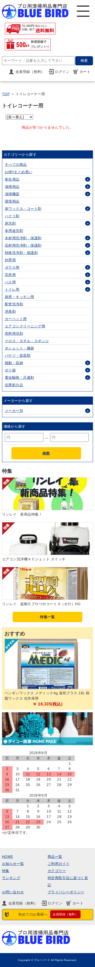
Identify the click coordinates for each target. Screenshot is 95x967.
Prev (10, 674)
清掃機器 (12, 194)
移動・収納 (14, 363)
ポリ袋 (10, 370)
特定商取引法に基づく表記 (68, 881)
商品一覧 (55, 857)
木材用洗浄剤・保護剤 (23, 238)
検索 (46, 453)
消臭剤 (10, 311)
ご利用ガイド (59, 864)
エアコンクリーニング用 (25, 326)
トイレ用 (12, 289)
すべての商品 (16, 165)
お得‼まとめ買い (18, 172)
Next (85, 674)
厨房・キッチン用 (19, 297)
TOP (6, 94)
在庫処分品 (14, 385)
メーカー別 (14, 411)
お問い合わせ (13, 892)
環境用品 (12, 201)
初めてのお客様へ (48, 914)
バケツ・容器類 (18, 355)
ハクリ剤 (12, 216)
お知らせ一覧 (13, 864)
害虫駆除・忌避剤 (19, 378)
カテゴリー (57, 871)
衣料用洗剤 (14, 333)
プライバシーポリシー (66, 892)
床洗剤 (10, 223)
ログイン (62, 72)
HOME (7, 857)
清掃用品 (12, 187)
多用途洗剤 (14, 231)
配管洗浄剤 (14, 304)
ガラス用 (12, 267)
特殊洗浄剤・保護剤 (21, 253)
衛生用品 (12, 179)
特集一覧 (47, 617)
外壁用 (10, 260)
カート (85, 72)
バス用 (10, 282)
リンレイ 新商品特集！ (22, 514)
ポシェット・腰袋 (19, 348)
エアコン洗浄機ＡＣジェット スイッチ (34, 559)
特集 (5, 871)
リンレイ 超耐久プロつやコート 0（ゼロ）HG (41, 604)
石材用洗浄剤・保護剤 (23, 245)
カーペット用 (16, 319)
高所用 (10, 275)
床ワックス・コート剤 (23, 209)
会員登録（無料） (30, 72)
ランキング (11, 878)
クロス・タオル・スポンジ (27, 341)
